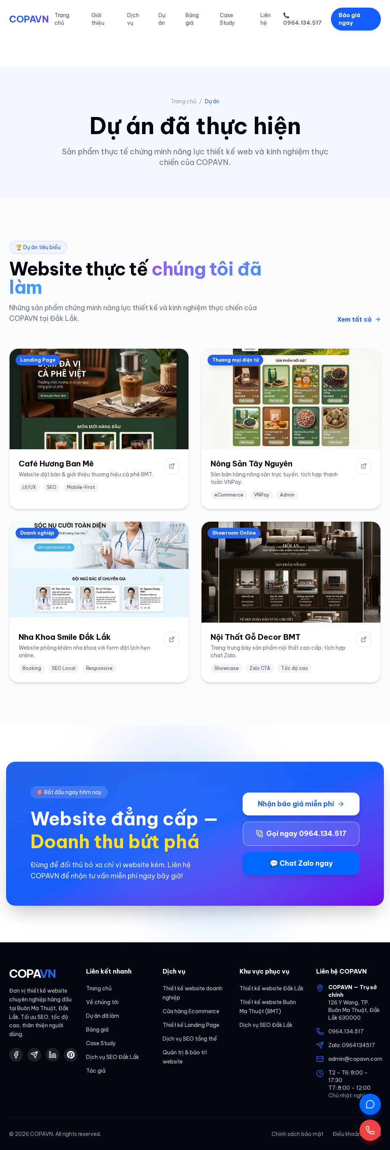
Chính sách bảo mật (297, 1134)
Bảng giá (192, 19)
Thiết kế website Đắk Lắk (272, 988)
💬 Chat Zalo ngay (301, 863)
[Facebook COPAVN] (16, 1055)
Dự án (161, 19)
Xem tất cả (354, 319)
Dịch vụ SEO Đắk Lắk (112, 1057)
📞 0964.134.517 (302, 19)
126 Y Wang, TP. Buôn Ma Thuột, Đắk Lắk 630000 (354, 1010)
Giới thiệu (97, 19)
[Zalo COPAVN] (34, 1055)
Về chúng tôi (102, 1002)
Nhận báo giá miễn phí (296, 803)
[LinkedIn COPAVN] (52, 1055)
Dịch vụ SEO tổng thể (190, 1038)
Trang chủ (61, 19)
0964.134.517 (346, 1031)
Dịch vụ (133, 19)
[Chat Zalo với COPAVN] (370, 1104)
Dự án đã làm (102, 1015)
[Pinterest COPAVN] (71, 1055)
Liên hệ (266, 19)
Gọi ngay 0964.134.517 (306, 833)
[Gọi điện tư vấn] (370, 1130)
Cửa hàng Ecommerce (191, 1011)
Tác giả (95, 1070)
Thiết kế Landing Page (191, 1025)
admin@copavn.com (355, 1059)
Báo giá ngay (349, 19)
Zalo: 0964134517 (351, 1045)
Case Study (227, 19)
